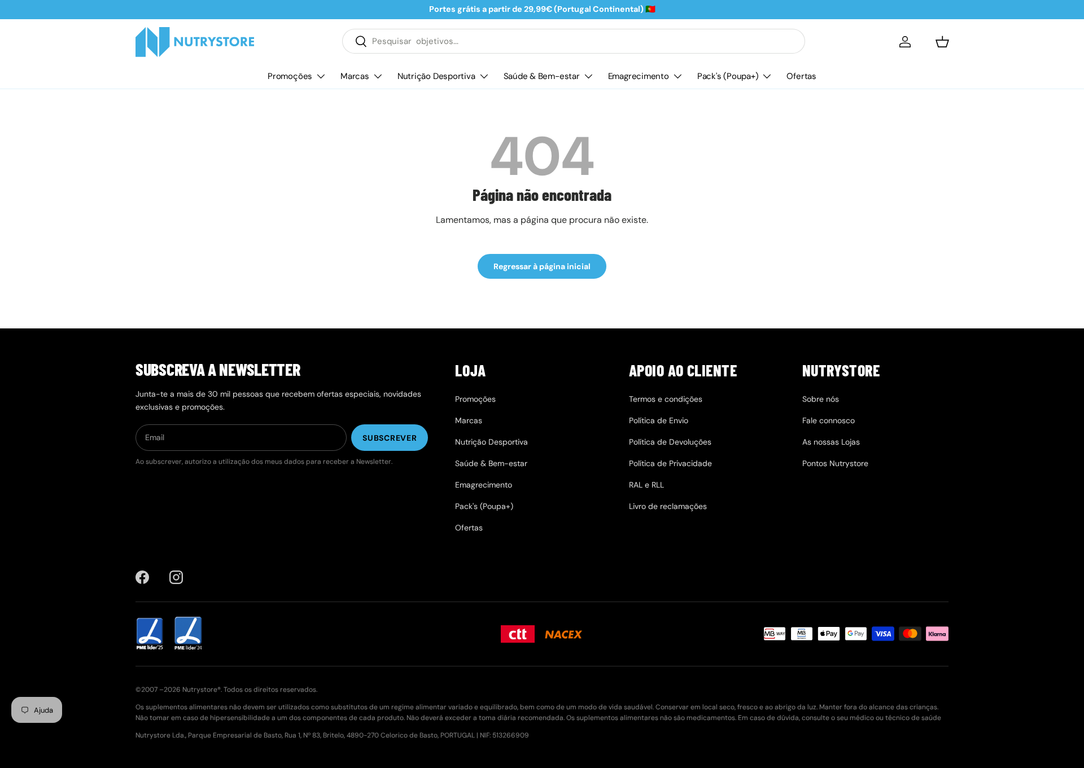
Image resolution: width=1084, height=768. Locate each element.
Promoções (290, 75)
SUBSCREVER (389, 438)
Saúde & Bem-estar (542, 75)
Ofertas (801, 75)
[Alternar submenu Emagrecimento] (677, 76)
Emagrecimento (638, 75)
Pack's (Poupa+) (728, 75)
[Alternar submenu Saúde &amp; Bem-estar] (588, 76)
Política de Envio (658, 420)
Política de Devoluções (670, 442)
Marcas (354, 75)
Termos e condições (665, 399)
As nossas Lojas (831, 442)
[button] (942, 42)
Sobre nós (820, 399)
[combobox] (573, 41)
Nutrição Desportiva (436, 75)
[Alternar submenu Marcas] (377, 76)
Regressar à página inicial (542, 266)
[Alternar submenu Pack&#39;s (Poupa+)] (766, 76)
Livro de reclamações (668, 506)
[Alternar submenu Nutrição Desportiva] (484, 76)
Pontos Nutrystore (835, 463)
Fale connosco (828, 420)
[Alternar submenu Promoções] (320, 76)
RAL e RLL (646, 485)
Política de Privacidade (670, 463)
